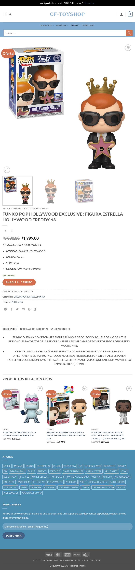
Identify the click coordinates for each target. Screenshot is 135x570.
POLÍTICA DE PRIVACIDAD (88, 560)
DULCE (31, 471)
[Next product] (5, 231)
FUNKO (75, 25)
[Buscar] (10, 14)
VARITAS (121, 487)
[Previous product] (11, 231)
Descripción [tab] (9, 329)
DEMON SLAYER (93, 466)
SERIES (23, 487)
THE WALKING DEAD (103, 487)
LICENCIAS (46, 25)
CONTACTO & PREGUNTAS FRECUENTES (53, 560)
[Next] (126, 109)
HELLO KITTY (111, 471)
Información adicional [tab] (34, 329)
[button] (4, 14)
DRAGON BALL (17, 471)
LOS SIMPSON (10, 476)
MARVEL (24, 476)
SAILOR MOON (117, 482)
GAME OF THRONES (73, 471)
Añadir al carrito (19, 282)
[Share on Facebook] (11, 309)
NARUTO (107, 476)
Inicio (6, 208)
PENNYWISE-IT (55, 482)
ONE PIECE (9, 482)
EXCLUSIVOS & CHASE (36, 208)
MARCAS (61, 25)
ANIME (7, 466)
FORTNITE (54, 471)
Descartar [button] (89, 2)
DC (80, 466)
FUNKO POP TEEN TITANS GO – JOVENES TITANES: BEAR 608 (19, 434)
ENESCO (42, 471)
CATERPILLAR (43, 466)
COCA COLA (69, 466)
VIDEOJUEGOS (10, 492)
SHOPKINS (35, 487)
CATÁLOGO (88, 25)
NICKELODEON (122, 476)
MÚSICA (96, 476)
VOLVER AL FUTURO (31, 492)
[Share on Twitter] (17, 309)
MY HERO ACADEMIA (78, 476)
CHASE (56, 466)
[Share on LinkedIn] (35, 309)
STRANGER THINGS (68, 487)
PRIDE (83, 482)
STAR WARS (49, 487)
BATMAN (18, 466)
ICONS (124, 471)
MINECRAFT (58, 476)
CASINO (30, 466)
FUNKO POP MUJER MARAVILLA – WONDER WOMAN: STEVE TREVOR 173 (66, 435)
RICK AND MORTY (98, 482)
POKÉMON (71, 482)
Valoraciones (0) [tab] (60, 329)
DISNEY (122, 466)
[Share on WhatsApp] (5, 309)
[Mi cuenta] (121, 14)
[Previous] (9, 109)
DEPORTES (109, 466)
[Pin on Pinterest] (29, 309)
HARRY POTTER (94, 471)
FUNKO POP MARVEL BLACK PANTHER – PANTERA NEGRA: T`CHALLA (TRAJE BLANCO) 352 (108, 435)
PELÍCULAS (17, 302)
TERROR (85, 487)
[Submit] (129, 33)
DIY (5, 471)
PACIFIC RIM (24, 482)
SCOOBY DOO (10, 487)
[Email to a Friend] (23, 309)
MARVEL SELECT (40, 476)
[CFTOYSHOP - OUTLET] (67, 14)
